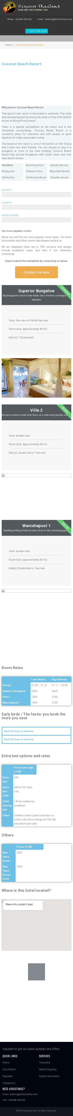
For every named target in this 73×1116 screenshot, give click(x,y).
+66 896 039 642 (23, 19)
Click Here (36, 1012)
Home (8, 44)
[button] (36, 272)
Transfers (44, 1062)
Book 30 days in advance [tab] (19, 739)
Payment (8, 1076)
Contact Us (9, 1083)
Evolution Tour (30, 1111)
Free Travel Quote (38, 31)
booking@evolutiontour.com (58, 19)
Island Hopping (47, 1069)
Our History (9, 1069)
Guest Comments (49, 1076)
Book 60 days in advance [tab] (19, 731)
